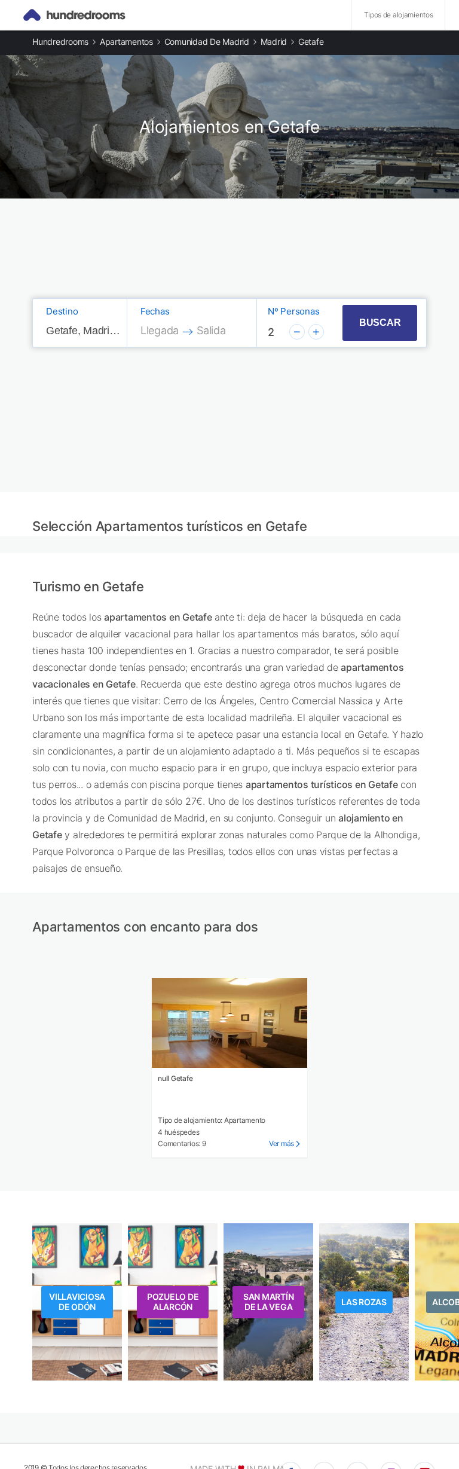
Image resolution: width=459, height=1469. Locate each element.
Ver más (281, 1143)
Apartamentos (126, 41)
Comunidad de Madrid (206, 41)
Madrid (274, 41)
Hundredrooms (60, 41)
